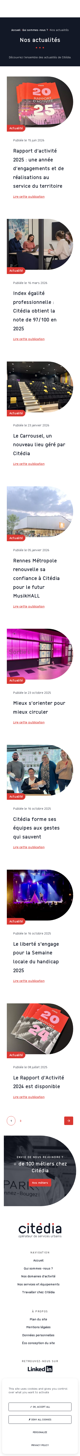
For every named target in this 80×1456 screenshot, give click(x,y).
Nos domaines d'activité (38, 1276)
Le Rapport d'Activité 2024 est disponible (38, 1082)
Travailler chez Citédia (38, 1292)
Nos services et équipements (38, 1284)
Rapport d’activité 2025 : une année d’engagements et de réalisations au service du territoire (38, 168)
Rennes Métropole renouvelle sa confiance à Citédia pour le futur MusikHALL (36, 578)
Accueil (38, 1260)
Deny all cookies (41, 1419)
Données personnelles (38, 1335)
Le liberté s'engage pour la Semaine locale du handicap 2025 (36, 957)
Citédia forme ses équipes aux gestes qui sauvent (36, 827)
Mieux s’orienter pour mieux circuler (39, 707)
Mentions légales (38, 1327)
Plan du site (38, 1319)
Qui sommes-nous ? (38, 1268)
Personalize (40, 1432)
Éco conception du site (38, 1343)
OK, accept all (41, 1407)
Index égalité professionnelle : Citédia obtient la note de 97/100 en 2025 (35, 310)
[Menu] (7, 8)
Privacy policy (40, 1445)
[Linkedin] (40, 1369)
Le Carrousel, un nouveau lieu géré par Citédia (39, 444)
